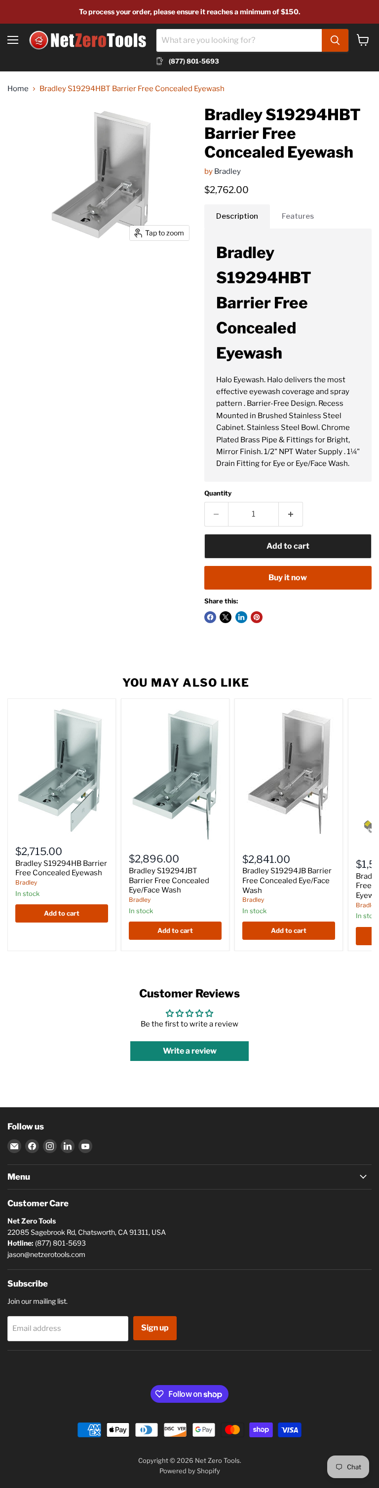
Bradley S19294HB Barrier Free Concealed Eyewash (61, 868)
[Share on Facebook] (210, 617)
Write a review (190, 1051)
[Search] (335, 40)
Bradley (227, 171)
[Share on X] (225, 617)
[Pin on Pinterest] (257, 617)
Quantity (217, 493)
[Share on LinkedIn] (241, 617)
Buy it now (287, 577)
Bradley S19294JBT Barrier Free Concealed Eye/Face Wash (169, 880)
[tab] (237, 216)
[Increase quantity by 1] (291, 514)
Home (18, 89)
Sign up (155, 1327)
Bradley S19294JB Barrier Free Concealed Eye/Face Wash (287, 880)
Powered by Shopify (189, 1471)
